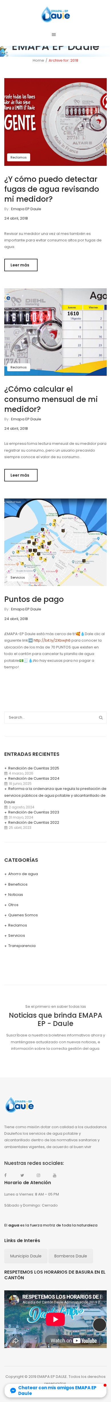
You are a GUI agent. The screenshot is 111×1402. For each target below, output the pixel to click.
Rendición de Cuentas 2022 (33, 822)
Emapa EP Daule (26, 209)
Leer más (20, 265)
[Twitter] (25, 1175)
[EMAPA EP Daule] (55, 14)
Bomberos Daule (70, 1256)
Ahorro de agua (23, 874)
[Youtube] (57, 1175)
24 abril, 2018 (16, 218)
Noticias (15, 894)
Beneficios (18, 884)
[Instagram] (41, 1175)
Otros (13, 904)
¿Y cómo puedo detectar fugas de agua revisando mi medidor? (51, 189)
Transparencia (22, 945)
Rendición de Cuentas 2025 (33, 768)
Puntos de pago (34, 599)
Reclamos (19, 157)
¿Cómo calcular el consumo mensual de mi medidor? (51, 399)
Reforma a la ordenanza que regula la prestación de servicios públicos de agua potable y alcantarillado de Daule (55, 795)
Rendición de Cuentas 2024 (33, 778)
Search (100, 717)
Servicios (18, 577)
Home (38, 60)
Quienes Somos (23, 915)
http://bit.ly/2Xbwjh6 (52, 640)
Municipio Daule (26, 1256)
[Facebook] (8, 1175)
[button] (55, 1390)
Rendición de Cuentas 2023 (33, 812)
